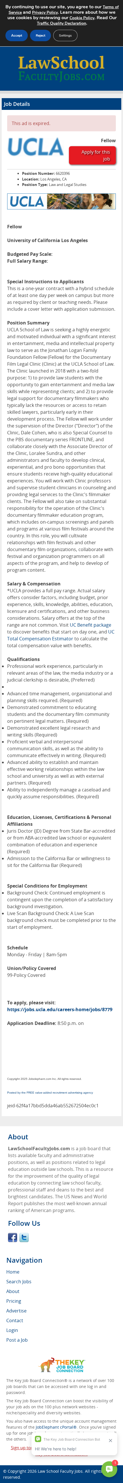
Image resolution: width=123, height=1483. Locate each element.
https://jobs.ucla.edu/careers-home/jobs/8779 (59, 1009)
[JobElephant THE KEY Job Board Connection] (61, 1360)
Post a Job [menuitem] (17, 1340)
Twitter (24, 1237)
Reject (40, 35)
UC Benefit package (90, 625)
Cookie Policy (82, 18)
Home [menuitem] (12, 1272)
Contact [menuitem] (14, 1320)
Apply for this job (96, 155)
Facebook (12, 1237)
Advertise (16, 1311)
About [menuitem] (12, 1291)
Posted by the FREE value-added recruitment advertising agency (50, 1092)
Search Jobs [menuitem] (18, 1281)
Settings (65, 35)
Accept (16, 35)
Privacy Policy (45, 12)
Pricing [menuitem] (13, 1301)
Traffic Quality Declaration (61, 23)
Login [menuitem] (12, 1330)
